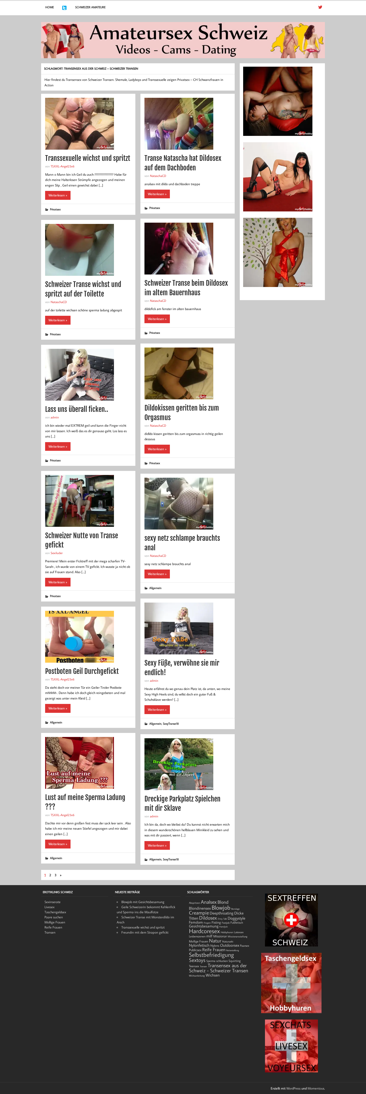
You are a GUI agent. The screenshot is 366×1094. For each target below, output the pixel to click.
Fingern (207, 922)
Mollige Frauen (54, 922)
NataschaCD (158, 176)
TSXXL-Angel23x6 (62, 166)
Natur (215, 940)
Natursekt (227, 941)
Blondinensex (200, 908)
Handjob (223, 926)
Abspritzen (194, 902)
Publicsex (195, 950)
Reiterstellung (232, 950)
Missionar (220, 936)
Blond (223, 902)
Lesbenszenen (197, 936)
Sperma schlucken (217, 961)
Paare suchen (53, 917)
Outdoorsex (229, 945)
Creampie (199, 912)
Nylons (214, 945)
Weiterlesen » (58, 195)
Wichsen (213, 975)
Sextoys (197, 960)
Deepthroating (221, 913)
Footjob (226, 922)
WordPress (293, 1088)
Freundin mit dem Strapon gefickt (144, 932)
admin (55, 417)
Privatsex (55, 209)
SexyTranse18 (171, 724)
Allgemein (155, 588)
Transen (49, 932)
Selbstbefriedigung (211, 954)
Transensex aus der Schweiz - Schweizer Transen (218, 968)
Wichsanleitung (197, 975)
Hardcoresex (204, 931)
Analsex (209, 901)
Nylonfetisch (199, 945)
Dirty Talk (222, 918)
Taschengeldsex (55, 912)
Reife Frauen (53, 927)
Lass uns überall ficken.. (76, 409)
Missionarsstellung (237, 936)
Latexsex (239, 932)
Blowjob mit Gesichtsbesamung (142, 902)
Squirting (235, 961)
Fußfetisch (236, 922)
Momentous (316, 1088)
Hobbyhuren (227, 932)
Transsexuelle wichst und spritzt (87, 158)
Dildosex (208, 918)
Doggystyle (236, 918)
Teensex (194, 966)
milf (209, 936)
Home (49, 7)
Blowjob (221, 907)
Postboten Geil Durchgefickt (82, 671)
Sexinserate (52, 902)
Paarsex (244, 946)
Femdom (196, 922)
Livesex (49, 907)
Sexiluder (57, 553)
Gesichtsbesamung (203, 926)
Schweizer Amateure (90, 7)
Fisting (216, 922)
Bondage (235, 908)
